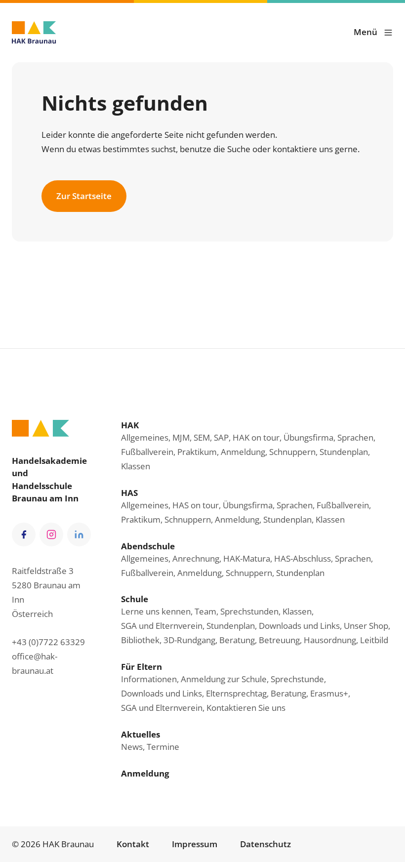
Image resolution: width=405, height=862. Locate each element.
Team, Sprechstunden (237, 611)
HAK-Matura (246, 558)
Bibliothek (140, 640)
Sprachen (355, 437)
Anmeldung (243, 451)
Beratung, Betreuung (259, 640)
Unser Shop (366, 625)
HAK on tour (256, 437)
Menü (365, 32)
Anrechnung (195, 558)
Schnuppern (292, 451)
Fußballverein (147, 451)
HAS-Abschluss (302, 558)
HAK (130, 425)
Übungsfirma (308, 437)
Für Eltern (141, 666)
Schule (134, 599)
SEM (202, 437)
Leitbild (374, 640)
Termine (163, 746)
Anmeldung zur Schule (224, 679)
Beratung (288, 693)
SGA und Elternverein (161, 625)
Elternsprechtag (236, 693)
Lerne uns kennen (156, 611)
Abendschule (148, 546)
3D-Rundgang (189, 640)
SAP (221, 437)
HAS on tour (195, 505)
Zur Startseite (84, 196)
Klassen (135, 466)
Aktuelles (140, 734)
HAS (129, 492)
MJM (181, 437)
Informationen (149, 679)
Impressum (194, 844)
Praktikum (197, 451)
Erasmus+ (329, 693)
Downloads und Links (299, 625)
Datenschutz (265, 844)
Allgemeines (144, 437)
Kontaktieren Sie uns (245, 707)
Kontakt (133, 844)
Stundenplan (344, 451)
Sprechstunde (297, 679)
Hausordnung (330, 640)
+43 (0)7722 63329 (48, 642)
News (132, 746)
